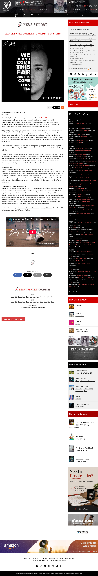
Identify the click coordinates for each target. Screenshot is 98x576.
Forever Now (80, 316)
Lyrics (63, 15)
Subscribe (58, 560)
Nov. (49, 302)
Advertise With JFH (68, 558)
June (31, 297)
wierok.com (35, 208)
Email (37, 275)
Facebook (14, 210)
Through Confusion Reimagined (85, 381)
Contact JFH (36, 558)
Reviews (40, 15)
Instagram (6, 210)
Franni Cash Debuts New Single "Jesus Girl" (82, 51)
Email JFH (44, 558)
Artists (33, 15)
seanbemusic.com (25, 208)
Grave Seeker (80, 406)
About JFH (27, 558)
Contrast (78, 399)
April (24, 297)
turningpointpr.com (46, 208)
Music (26, 15)
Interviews (56, 15)
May (27, 297)
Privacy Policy (79, 573)
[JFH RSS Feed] (62, 107)
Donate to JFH (43, 560)
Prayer (52, 560)
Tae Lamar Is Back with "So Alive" (79, 29)
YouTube (27, 210)
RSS (91, 68)
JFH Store (35, 560)
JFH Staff (58, 558)
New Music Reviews (78, 299)
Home (20, 15)
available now (10, 122)
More (76, 15)
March (20, 297)
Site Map (51, 558)
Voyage (78, 324)
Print (47, 275)
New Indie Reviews (77, 364)
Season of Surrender (82, 331)
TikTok (20, 210)
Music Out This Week (78, 114)
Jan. (12, 297)
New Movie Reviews (78, 414)
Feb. (16, 297)
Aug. (38, 297)
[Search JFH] (82, 15)
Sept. (41, 302)
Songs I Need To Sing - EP (84, 373)
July (34, 297)
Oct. (45, 302)
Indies (48, 15)
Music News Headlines (79, 22)
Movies (69, 15)
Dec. (52, 302)
